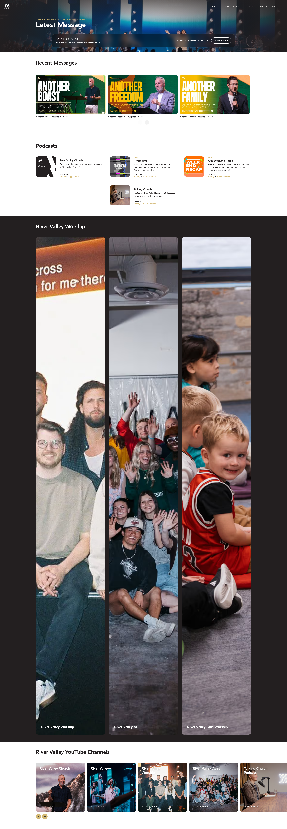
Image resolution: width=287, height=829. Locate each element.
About (216, 6)
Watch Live (221, 40)
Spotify (63, 176)
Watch (264, 6)
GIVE (274, 6)
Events (252, 6)
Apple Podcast (75, 176)
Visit (227, 6)
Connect (238, 6)
